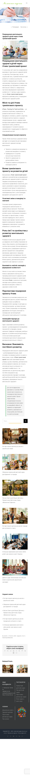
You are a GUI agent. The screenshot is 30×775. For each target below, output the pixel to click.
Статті (23, 635)
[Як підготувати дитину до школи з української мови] (15, 436)
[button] (3, 669)
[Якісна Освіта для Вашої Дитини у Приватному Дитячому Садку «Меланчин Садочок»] (15, 488)
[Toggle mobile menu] (27, 3)
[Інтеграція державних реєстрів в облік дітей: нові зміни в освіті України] (15, 542)
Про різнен (5, 719)
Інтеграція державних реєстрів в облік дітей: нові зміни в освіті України (13, 627)
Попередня (15, 27)
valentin (6, 635)
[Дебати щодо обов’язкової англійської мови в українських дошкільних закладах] (15, 567)
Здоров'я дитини (7, 712)
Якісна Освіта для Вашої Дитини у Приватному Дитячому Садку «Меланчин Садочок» (12, 500)
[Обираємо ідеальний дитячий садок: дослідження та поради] (15, 462)
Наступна (23, 27)
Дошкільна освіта (7, 710)
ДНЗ (25, 733)
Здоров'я (19, 635)
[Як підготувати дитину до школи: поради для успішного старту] (15, 516)
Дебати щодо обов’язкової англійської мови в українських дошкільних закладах (14, 580)
